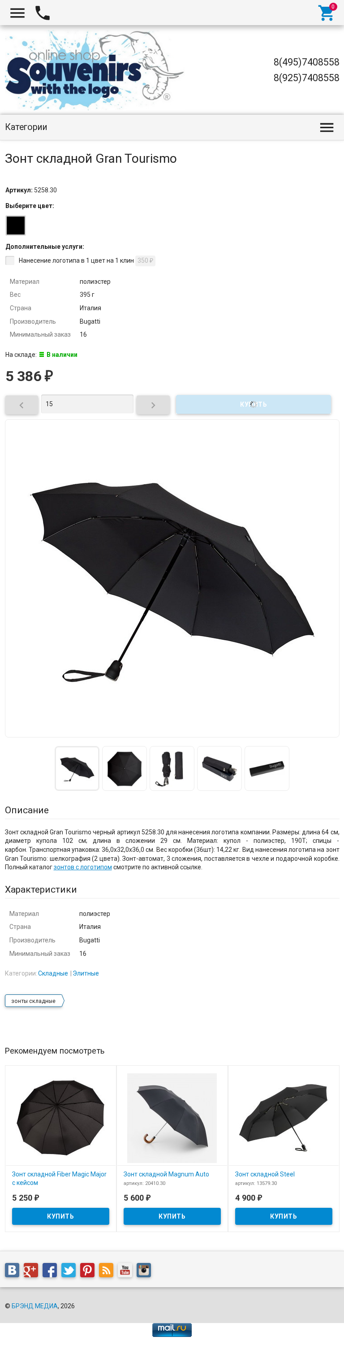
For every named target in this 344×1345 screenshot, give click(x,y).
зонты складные (33, 1001)
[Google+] (33, 1271)
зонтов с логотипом (83, 867)
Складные (53, 973)
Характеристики (41, 889)
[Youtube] (127, 1271)
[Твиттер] (70, 1271)
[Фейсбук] (52, 1271)
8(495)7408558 (307, 62)
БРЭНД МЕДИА (35, 1306)
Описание (27, 810)
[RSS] (108, 1271)
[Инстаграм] (146, 1271)
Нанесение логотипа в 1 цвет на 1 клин (86, 260)
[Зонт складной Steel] (283, 1117)
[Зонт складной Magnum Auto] (172, 1117)
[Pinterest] (89, 1271)
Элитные (86, 973)
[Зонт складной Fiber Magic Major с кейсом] (60, 1117)
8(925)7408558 (307, 77)
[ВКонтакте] (14, 1271)
